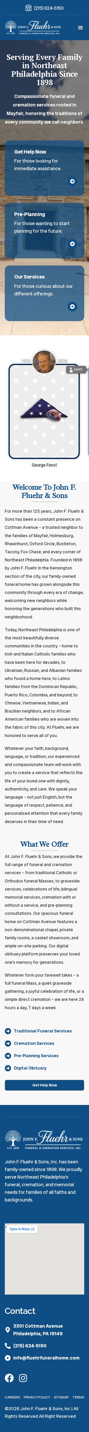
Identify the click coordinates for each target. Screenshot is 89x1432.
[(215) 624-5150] (28, 8)
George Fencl (44, 465)
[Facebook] (9, 1378)
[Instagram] (23, 1378)
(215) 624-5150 (48, 8)
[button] (80, 28)
